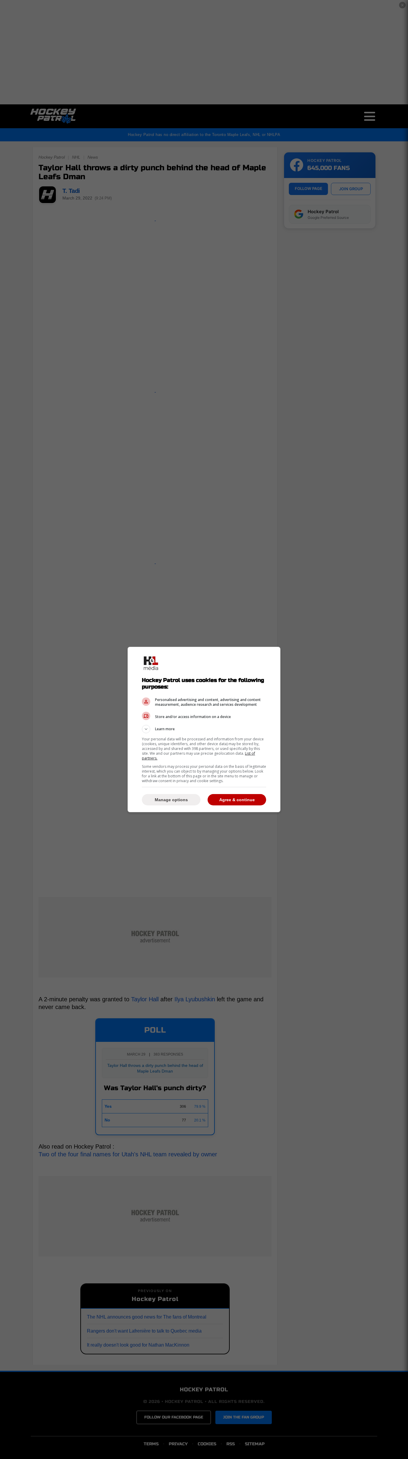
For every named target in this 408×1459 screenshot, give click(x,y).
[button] (204, 729)
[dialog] (204, 729)
